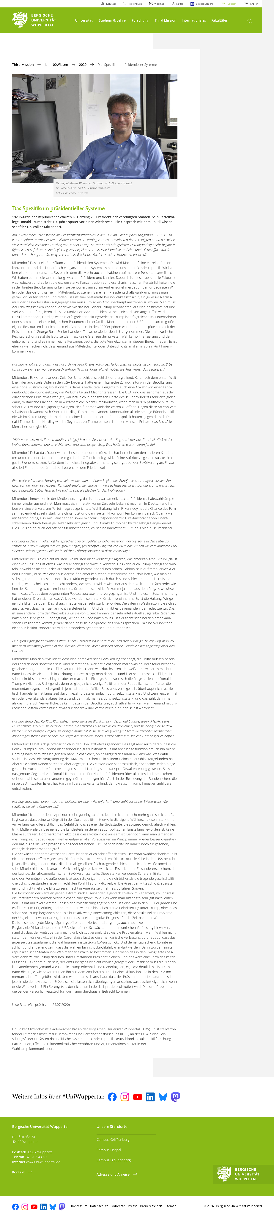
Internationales (194, 20)
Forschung (140, 20)
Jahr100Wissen (57, 64)
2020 (83, 64)
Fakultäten (219, 20)
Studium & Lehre (112, 20)
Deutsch (231, 3)
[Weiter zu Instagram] (124, 1097)
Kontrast (110, 3)
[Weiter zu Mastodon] (175, 1097)
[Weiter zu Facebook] (112, 1097)
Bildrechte (118, 1206)
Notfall (179, 3)
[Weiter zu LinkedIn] (150, 1097)
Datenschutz (99, 1206)
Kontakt (19, 1172)
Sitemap (170, 1206)
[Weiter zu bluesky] (162, 1097)
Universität (84, 20)
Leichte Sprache (204, 3)
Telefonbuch (135, 3)
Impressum (79, 1206)
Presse (132, 1206)
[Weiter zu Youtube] (137, 1097)
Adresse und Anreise (113, 1174)
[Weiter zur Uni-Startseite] (41, 20)
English (254, 3)
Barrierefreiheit (151, 1206)
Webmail (159, 3)
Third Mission (165, 20)
